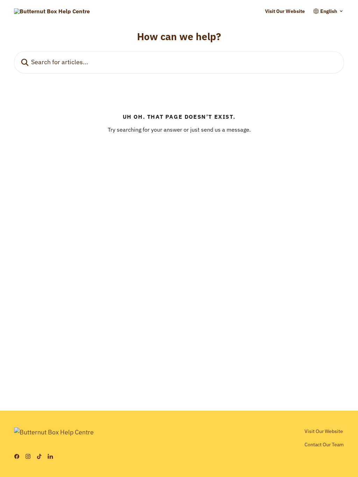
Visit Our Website (285, 11)
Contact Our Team (324, 444)
